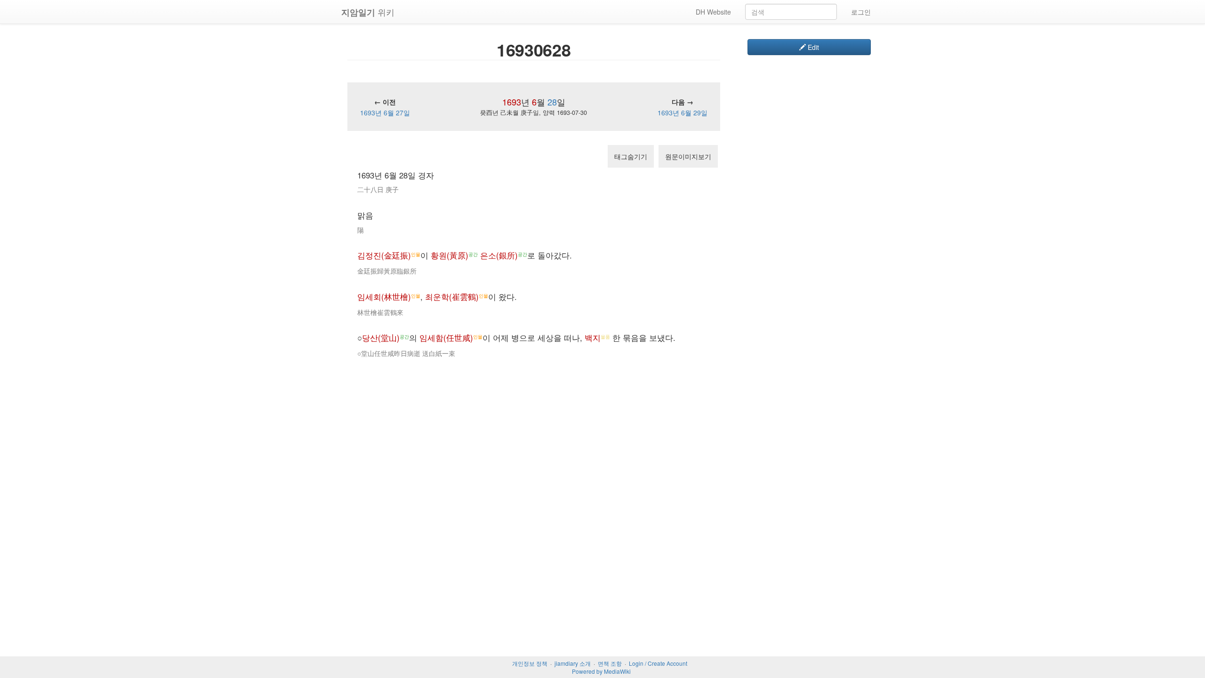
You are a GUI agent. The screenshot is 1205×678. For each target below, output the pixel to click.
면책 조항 (610, 663)
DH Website (713, 11)
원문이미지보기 (688, 156)
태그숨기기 (630, 156)
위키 (367, 12)
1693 (511, 102)
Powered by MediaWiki (601, 671)
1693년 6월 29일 (682, 112)
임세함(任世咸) (446, 337)
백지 (593, 337)
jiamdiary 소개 (572, 663)
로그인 (861, 11)
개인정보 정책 (529, 663)
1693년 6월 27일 (385, 112)
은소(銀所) (499, 255)
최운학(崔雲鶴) (452, 296)
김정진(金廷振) (384, 255)
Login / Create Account (658, 663)
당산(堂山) (381, 337)
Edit (812, 47)
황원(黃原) (449, 255)
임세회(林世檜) (384, 296)
